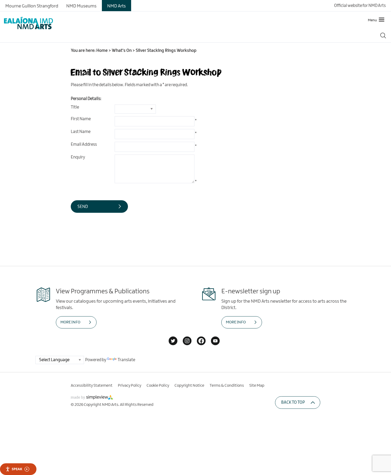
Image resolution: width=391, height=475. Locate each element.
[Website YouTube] (215, 341)
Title (75, 107)
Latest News (18, 117)
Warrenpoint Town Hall (30, 85)
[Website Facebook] (201, 341)
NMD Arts (116, 6)
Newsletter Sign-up (26, 133)
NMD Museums (81, 6)
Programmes (19, 101)
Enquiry (78, 157)
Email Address (84, 144)
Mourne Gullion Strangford (31, 6)
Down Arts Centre (24, 52)
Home (102, 50)
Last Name (80, 132)
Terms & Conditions (227, 386)
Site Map (256, 386)
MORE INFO (70, 322)
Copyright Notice (189, 386)
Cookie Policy (158, 386)
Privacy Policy (129, 386)
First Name (81, 119)
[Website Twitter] (173, 341)
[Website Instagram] (187, 341)
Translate (126, 360)
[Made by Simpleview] (92, 398)
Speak (17, 468)
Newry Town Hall (23, 68)
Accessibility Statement (92, 386)
